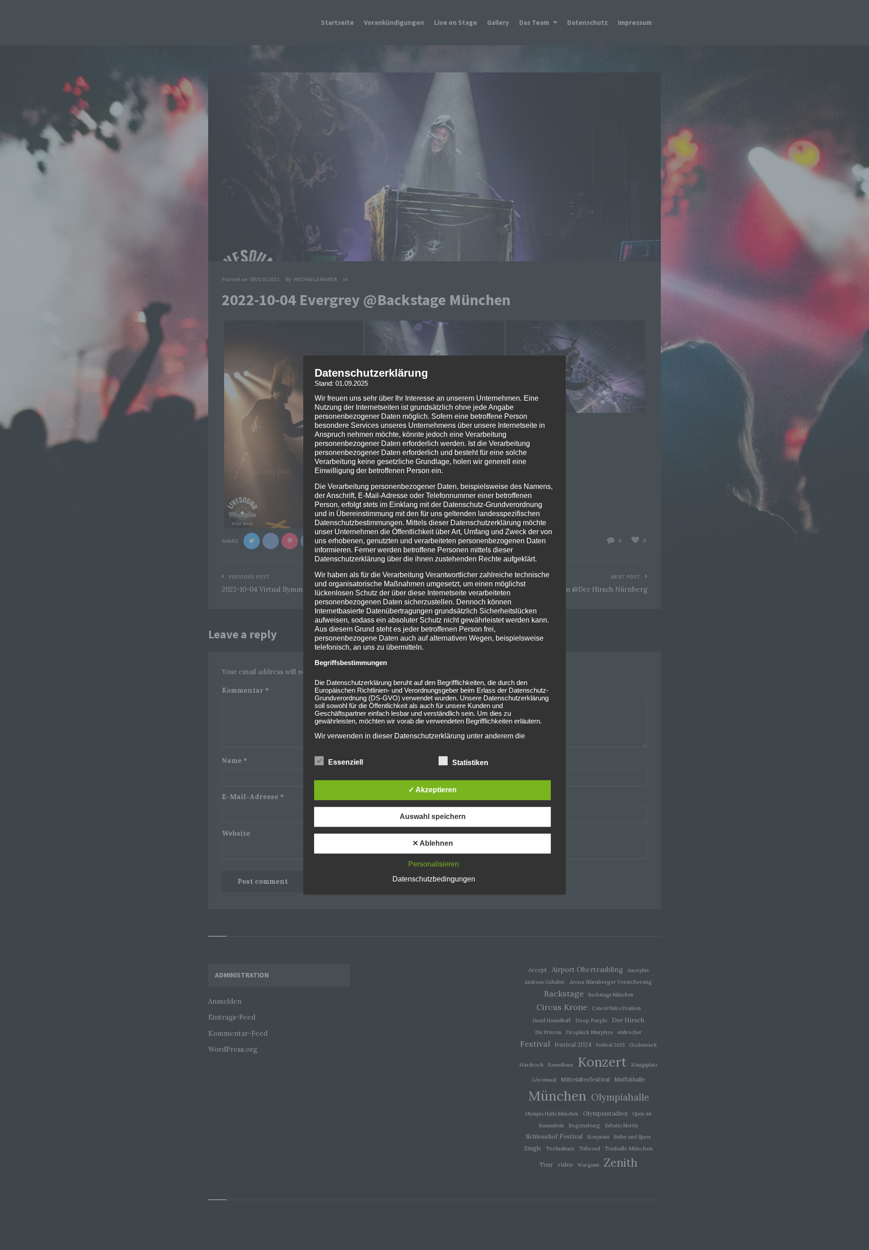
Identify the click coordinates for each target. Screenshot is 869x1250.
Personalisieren (433, 864)
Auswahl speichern (433, 816)
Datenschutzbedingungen (433, 879)
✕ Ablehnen (432, 843)
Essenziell (346, 762)
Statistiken (471, 762)
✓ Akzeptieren (432, 790)
